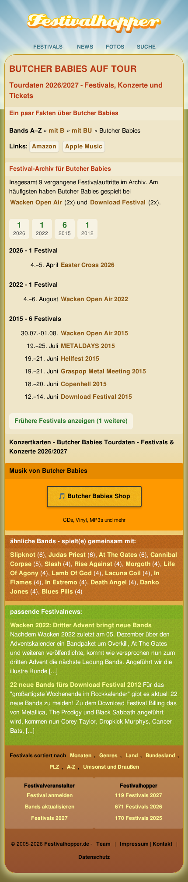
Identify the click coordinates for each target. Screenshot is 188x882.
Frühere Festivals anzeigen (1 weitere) (71, 421)
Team (103, 844)
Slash (53, 564)
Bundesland (160, 755)
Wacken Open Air (36, 203)
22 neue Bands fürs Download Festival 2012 (75, 685)
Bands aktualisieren (49, 806)
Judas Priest (67, 555)
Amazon (44, 147)
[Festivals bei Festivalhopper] (94, 20)
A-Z (71, 767)
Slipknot (22, 555)
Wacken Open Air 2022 (94, 299)
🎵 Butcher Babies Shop (94, 496)
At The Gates (118, 555)
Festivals (48, 46)
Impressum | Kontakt (146, 844)
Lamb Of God (72, 573)
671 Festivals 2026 (138, 806)
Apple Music (83, 147)
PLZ (54, 767)
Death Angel (109, 583)
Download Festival (118, 203)
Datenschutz (94, 857)
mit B (56, 131)
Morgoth (137, 564)
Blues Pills (57, 592)
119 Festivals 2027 (138, 795)
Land (131, 755)
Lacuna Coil (123, 573)
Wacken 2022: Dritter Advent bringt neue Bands (81, 625)
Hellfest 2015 (80, 359)
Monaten (80, 755)
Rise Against (93, 564)
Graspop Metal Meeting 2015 (103, 372)
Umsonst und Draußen (111, 767)
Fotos (115, 46)
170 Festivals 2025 (138, 818)
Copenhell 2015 (84, 384)
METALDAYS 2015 (88, 346)
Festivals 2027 (49, 818)
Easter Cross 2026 (88, 265)
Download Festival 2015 (96, 397)
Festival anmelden (50, 795)
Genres (108, 755)
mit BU (82, 131)
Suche (146, 46)
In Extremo (61, 583)
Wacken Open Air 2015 (94, 333)
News (85, 46)
